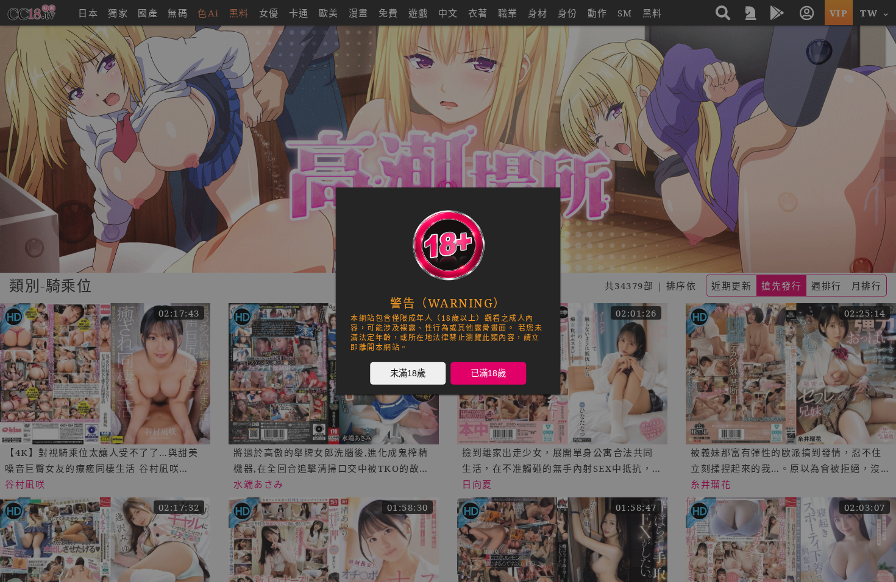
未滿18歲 (407, 373)
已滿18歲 (488, 373)
